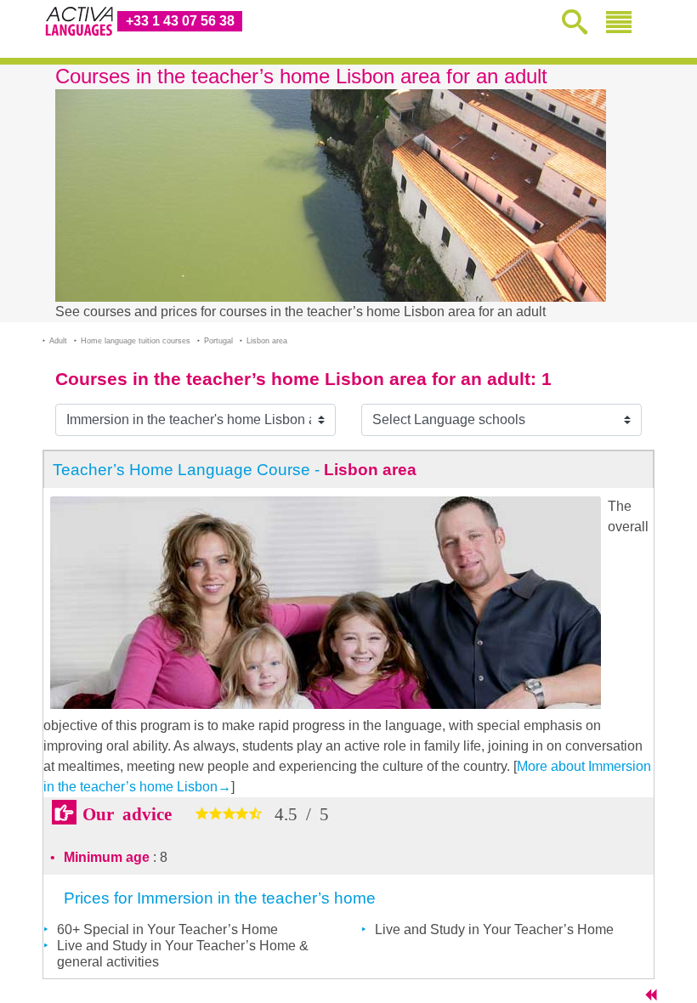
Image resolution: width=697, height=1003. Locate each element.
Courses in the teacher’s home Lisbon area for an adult (292, 378)
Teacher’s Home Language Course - (234, 470)
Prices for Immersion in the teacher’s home (220, 898)
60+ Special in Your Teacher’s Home (167, 929)
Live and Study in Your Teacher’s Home (494, 929)
